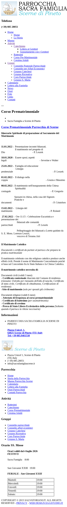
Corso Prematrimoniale (18, 410)
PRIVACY (21, 503)
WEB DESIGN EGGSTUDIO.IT (46, 503)
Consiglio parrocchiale (18, 425)
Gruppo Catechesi (22, 71)
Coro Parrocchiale (22, 77)
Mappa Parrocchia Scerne (20, 381)
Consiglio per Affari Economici (29, 68)
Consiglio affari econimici (20, 428)
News (10, 88)
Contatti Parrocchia (16, 392)
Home (10, 32)
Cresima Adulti (21, 60)
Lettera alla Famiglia (17, 85)
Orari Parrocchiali (16, 389)
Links (10, 96)
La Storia (18, 37)
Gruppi (10, 63)
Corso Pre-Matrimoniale (25, 57)
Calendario (12, 82)
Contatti (11, 99)
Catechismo (19, 46)
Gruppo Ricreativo (23, 74)
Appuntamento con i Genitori (34, 51)
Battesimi (18, 54)
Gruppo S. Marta (22, 80)
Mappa (10, 40)
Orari (10, 91)
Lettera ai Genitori (29, 49)
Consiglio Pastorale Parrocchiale (29, 66)
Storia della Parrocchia (18, 378)
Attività (11, 43)
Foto (9, 94)
